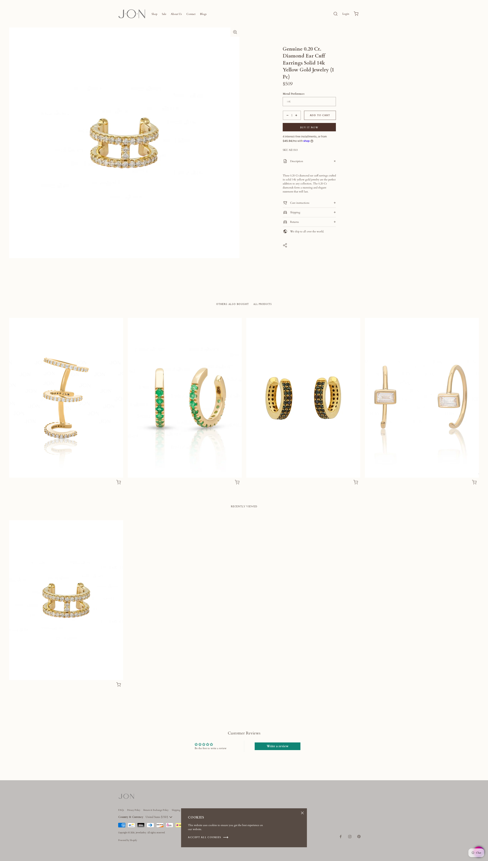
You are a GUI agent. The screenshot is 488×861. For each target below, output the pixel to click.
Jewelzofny (141, 833)
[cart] (356, 13)
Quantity (288, 122)
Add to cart (320, 115)
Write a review (277, 746)
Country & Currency (130, 817)
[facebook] (340, 836)
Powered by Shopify (127, 840)
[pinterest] (359, 836)
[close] (335, 13)
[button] (235, 32)
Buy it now (309, 127)
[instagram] (349, 836)
